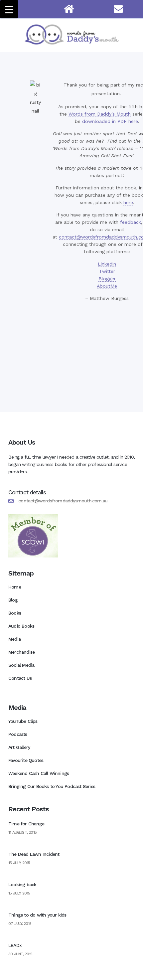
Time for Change (26, 823)
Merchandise (21, 652)
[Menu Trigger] (9, 9)
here (128, 202)
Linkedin (107, 264)
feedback (130, 222)
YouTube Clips (23, 721)
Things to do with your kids (37, 915)
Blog (13, 600)
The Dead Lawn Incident (33, 854)
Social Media (21, 665)
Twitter (107, 271)
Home (14, 587)
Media (14, 639)
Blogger (107, 278)
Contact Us (20, 678)
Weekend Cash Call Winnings (38, 773)
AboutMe (107, 286)
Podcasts (17, 734)
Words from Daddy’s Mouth (100, 114)
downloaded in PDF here (110, 121)
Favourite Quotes (25, 760)
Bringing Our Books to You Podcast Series (51, 786)
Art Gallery (19, 747)
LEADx (15, 945)
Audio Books (21, 626)
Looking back (22, 884)
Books (14, 613)
